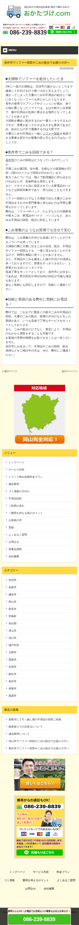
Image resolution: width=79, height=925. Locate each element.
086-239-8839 (39, 919)
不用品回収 (15, 498)
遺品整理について (19, 733)
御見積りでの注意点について (26, 726)
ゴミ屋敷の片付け (19, 491)
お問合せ (14, 541)
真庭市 (12, 659)
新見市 (12, 609)
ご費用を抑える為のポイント (26, 513)
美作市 (9, 160)
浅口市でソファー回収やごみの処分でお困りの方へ (39, 741)
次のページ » (69, 371)
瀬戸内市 (14, 645)
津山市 (12, 630)
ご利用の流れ (16, 505)
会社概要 (14, 556)
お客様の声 (15, 520)
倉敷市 (12, 587)
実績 (11, 527)
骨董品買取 (15, 549)
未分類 (12, 623)
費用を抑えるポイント (36, 880)
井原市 (12, 580)
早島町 (12, 616)
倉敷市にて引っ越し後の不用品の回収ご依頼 (35, 719)
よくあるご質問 (18, 534)
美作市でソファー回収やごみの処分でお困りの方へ (39, 748)
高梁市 (12, 695)
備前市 (12, 594)
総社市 (12, 674)
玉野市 (12, 652)
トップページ (16, 462)
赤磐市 (12, 688)
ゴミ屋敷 (9, 880)
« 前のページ (9, 371)
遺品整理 (14, 484)
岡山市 (12, 601)
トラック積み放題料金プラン (26, 476)
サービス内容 (16, 469)
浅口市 (12, 637)
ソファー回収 (51, 133)
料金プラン (63, 872)
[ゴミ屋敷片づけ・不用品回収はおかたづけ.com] (39, 19)
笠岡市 (12, 666)
